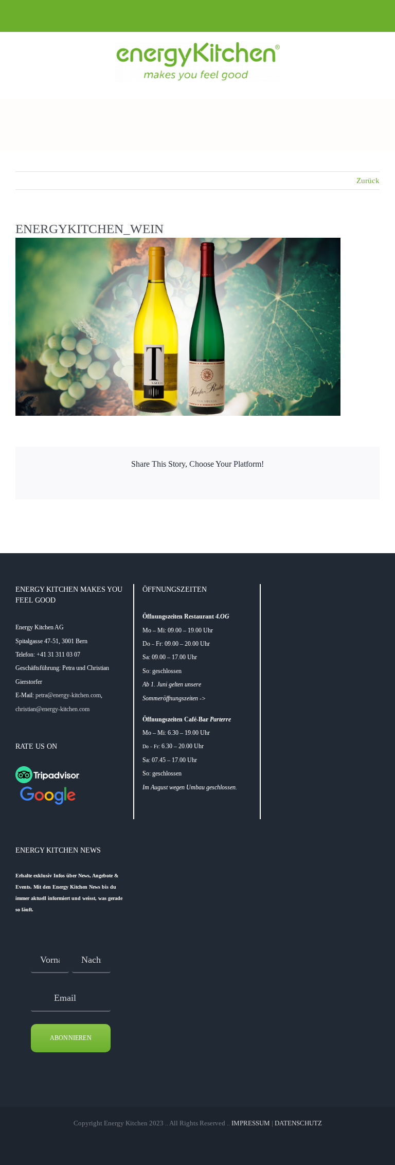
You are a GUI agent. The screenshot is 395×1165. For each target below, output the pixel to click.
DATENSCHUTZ (298, 1123)
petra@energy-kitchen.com (68, 695)
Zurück (368, 180)
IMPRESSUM (250, 1123)
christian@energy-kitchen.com (52, 709)
